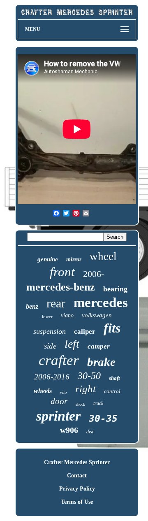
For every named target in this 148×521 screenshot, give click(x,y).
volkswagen (97, 315)
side (50, 346)
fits (112, 328)
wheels (43, 390)
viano (67, 315)
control (112, 391)
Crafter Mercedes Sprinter (77, 462)
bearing (115, 289)
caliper (84, 331)
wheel (103, 256)
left (72, 343)
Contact (77, 475)
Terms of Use (77, 502)
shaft (114, 378)
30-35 (103, 418)
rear (55, 303)
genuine (47, 259)
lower (47, 316)
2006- (93, 274)
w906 (69, 430)
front (62, 272)
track (98, 403)
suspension (49, 331)
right (85, 388)
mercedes (101, 302)
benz (32, 306)
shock (80, 404)
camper (99, 346)
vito (63, 392)
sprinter (58, 415)
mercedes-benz (60, 287)
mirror (73, 259)
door (59, 401)
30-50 (89, 375)
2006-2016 (51, 376)
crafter (59, 360)
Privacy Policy (77, 489)
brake (101, 361)
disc (90, 432)
